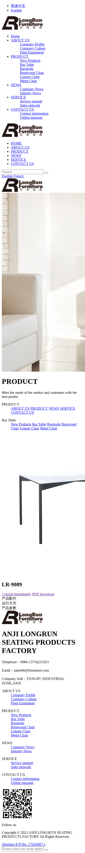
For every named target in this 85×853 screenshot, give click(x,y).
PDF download (43, 594)
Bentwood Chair (32, 73)
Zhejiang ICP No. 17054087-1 (24, 844)
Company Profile (32, 44)
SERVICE (18, 97)
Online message (31, 117)
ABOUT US (20, 40)
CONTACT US (22, 109)
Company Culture (33, 48)
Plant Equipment (32, 52)
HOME (16, 143)
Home (15, 36)
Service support (31, 101)
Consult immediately (16, 594)
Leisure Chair (29, 77)
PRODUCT (19, 56)
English (16, 10)
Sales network (30, 105)
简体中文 (18, 6)
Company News (31, 89)
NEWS (16, 85)
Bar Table (27, 65)
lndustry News (30, 93)
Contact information (34, 113)
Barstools (26, 69)
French (19, 176)
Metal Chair (28, 81)
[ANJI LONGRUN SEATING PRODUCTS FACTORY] (22, 28)
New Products (30, 60)
